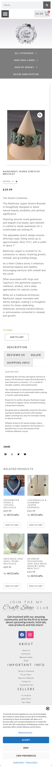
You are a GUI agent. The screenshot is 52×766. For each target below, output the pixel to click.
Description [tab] (17, 347)
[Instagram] (30, 634)
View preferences (26, 756)
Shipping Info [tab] (18, 362)
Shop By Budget (24, 67)
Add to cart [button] (12, 525)
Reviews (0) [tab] (16, 354)
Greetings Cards (24, 60)
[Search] (47, 5)
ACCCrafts (13, 514)
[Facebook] (22, 634)
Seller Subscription (26, 74)
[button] (47, 708)
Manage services (25, 732)
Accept (26, 740)
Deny (26, 748)
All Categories (24, 53)
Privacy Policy (32, 762)
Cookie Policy (18, 762)
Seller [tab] (36, 354)
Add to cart (17, 337)
